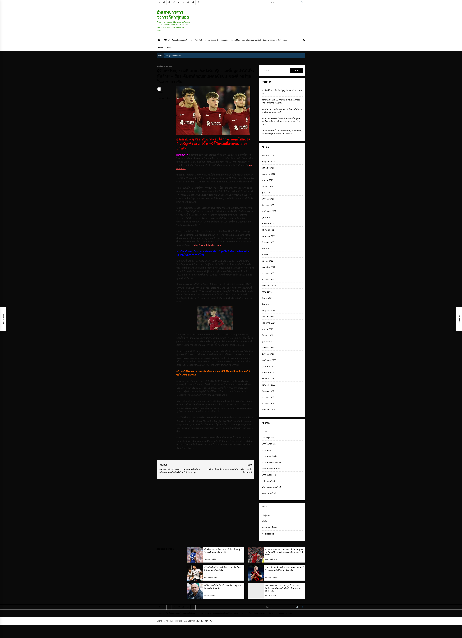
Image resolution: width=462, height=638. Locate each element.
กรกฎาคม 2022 (268, 236)
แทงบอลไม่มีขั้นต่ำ (196, 40)
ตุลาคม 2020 (267, 366)
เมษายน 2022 (267, 255)
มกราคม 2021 (268, 348)
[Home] (159, 40)
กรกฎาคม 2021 (268, 310)
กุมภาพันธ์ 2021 (268, 341)
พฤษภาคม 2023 (268, 174)
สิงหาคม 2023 (268, 155)
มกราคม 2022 (268, 273)
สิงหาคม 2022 (268, 230)
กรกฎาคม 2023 (268, 162)
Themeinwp (209, 621)
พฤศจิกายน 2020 (269, 360)
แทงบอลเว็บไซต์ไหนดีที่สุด (230, 40)
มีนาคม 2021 (267, 335)
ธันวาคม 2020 (268, 354)
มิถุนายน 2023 (268, 168)
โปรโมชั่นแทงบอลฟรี (179, 40)
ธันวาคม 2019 (268, 403)
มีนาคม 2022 (267, 261)
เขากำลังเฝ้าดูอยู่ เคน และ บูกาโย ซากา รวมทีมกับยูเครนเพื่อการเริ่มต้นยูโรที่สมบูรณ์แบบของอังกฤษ (283, 588)
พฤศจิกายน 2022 (269, 211)
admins (160, 92)
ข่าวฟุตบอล (266, 450)
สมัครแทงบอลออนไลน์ (271, 487)
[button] (304, 40)
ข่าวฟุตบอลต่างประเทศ (164, 66)
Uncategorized (268, 438)
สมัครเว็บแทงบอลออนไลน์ (251, 40)
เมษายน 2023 (267, 180)
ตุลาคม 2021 (267, 292)
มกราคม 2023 (268, 199)
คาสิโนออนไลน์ (268, 481)
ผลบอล (160, 47)
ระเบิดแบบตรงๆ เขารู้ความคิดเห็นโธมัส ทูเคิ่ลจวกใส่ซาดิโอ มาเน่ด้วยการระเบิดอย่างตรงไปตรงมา (281, 121)
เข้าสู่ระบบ (266, 515)
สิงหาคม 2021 (268, 304)
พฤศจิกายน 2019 (269, 410)
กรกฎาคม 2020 (268, 385)
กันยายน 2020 (268, 372)
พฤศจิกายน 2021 (269, 286)
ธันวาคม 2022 (268, 205)
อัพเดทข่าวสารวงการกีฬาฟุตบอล (173, 14)
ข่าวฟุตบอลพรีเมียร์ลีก (271, 469)
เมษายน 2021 (267, 329)
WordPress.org (268, 534)
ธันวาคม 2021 (268, 279)
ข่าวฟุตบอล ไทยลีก (270, 456)
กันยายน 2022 (268, 224)
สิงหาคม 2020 (268, 379)
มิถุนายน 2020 (268, 391)
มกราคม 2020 (268, 397)
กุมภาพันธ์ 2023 (268, 193)
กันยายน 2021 (268, 298)
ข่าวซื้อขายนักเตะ (269, 444)
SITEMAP (166, 40)
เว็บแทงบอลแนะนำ (212, 40)
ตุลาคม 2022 (267, 217)
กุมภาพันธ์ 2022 (268, 267)
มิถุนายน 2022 (268, 242)
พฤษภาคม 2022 (268, 248)
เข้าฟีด (264, 521)
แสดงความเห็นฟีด (269, 527)
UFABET (265, 431)
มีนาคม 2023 (267, 186)
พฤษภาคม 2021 (268, 323)
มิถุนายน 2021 (268, 317)
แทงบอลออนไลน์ (269, 493)
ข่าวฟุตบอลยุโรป (269, 475)
